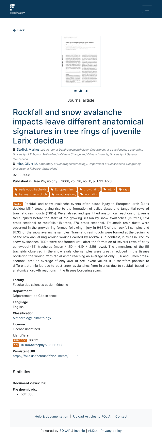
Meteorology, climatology (32, 318)
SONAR (64, 431)
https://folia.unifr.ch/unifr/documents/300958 (46, 356)
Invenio (79, 431)
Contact (121, 416)
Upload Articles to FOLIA (91, 416)
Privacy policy (111, 431)
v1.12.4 (93, 431)
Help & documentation (51, 416)
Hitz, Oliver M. (27, 164)
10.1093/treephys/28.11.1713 (41, 345)
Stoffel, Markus (28, 149)
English (18, 204)
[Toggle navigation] (147, 9)
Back (20, 30)
